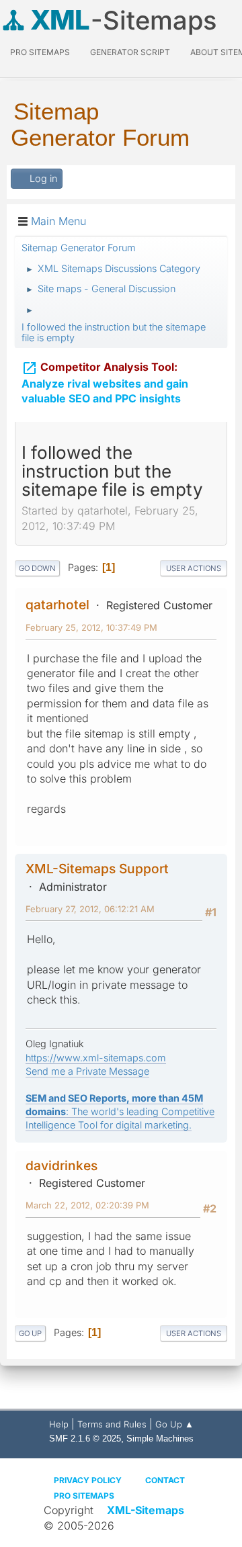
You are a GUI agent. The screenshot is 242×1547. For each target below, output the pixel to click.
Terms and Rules (112, 1424)
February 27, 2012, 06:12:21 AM (90, 908)
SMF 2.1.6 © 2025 (85, 1438)
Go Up (30, 1333)
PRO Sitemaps (40, 52)
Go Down (37, 568)
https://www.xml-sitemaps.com (96, 1057)
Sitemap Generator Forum (100, 124)
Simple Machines (160, 1438)
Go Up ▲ (174, 1424)
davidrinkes (61, 1165)
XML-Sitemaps (145, 1510)
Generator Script (130, 52)
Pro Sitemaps (84, 1496)
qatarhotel (57, 604)
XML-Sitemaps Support (97, 868)
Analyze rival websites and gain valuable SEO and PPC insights (105, 383)
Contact (165, 1480)
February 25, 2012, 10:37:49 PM (91, 627)
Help (59, 1424)
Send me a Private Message (87, 1071)
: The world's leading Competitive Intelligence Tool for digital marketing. (120, 1111)
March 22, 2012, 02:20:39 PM (87, 1205)
